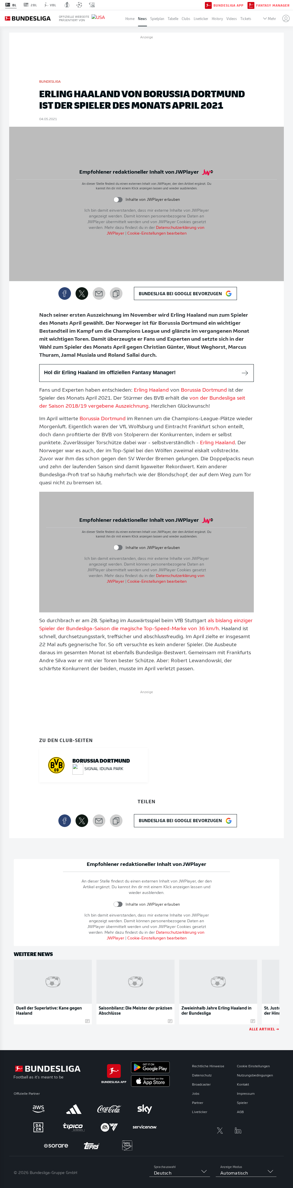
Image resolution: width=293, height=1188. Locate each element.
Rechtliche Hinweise (208, 1066)
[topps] (91, 1146)
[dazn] (38, 1127)
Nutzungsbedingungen (255, 1075)
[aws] (38, 1109)
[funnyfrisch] (127, 1146)
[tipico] (74, 1127)
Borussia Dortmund (204, 390)
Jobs (195, 1094)
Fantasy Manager (273, 5)
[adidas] (74, 1109)
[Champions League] (79, 5)
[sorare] (56, 1146)
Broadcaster (201, 1084)
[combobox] (179, 1173)
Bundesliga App (228, 5)
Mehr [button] (272, 18)
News (142, 18)
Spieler (242, 1103)
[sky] (145, 1109)
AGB (240, 1112)
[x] (220, 1130)
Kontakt (243, 1084)
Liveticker (201, 18)
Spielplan (157, 18)
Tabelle (173, 18)
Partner (197, 1103)
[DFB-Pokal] (67, 5)
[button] (284, 18)
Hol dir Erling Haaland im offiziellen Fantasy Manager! (110, 372)
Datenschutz (202, 1075)
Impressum (246, 1094)
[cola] (109, 1109)
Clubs (186, 18)
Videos (231, 18)
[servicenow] (145, 1127)
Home (129, 18)
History (217, 18)
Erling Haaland (151, 390)
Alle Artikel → (264, 1028)
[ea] (109, 1127)
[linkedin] (238, 1130)
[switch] (118, 199)
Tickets (245, 18)
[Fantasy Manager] (251, 5)
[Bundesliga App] (208, 5)
